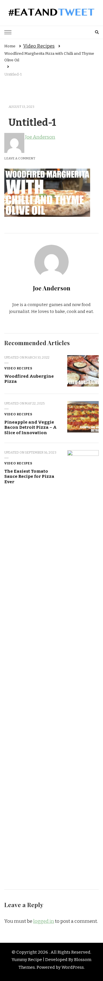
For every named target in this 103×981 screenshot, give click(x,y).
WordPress (73, 967)
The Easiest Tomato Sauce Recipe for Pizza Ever (29, 476)
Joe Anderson (39, 137)
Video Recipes (39, 46)
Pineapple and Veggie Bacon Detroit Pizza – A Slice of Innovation (30, 427)
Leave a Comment (19, 158)
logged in (43, 921)
